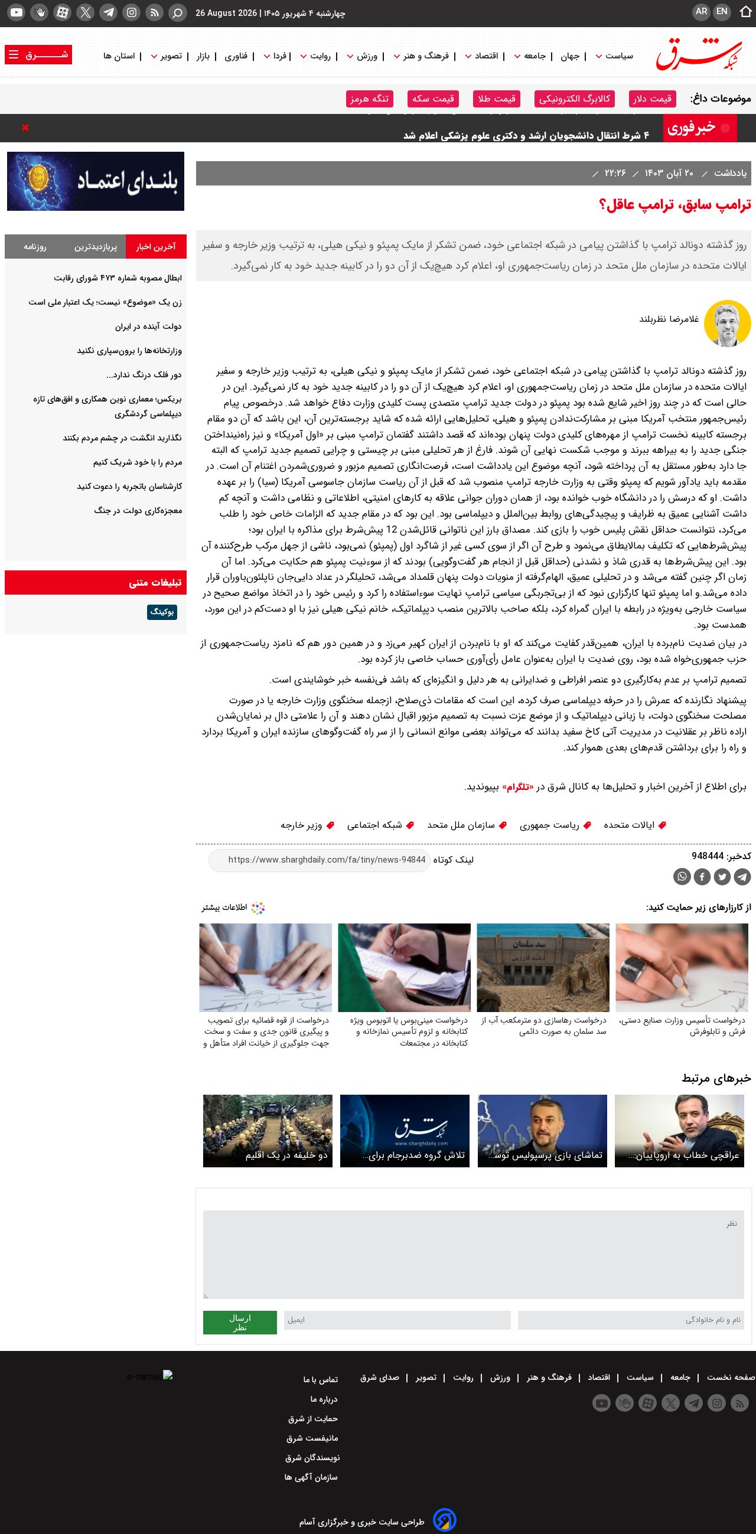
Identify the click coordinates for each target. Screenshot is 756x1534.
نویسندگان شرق (312, 1457)
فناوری (236, 56)
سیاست (619, 56)
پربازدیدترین (95, 246)
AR (701, 12)
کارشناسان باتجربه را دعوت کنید (129, 486)
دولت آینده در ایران (148, 326)
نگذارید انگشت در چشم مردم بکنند (122, 438)
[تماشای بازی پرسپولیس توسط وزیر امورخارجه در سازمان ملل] (542, 1131)
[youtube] (16, 12)
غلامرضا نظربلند (669, 319)
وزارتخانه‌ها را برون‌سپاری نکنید (129, 350)
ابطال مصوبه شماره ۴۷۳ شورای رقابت (118, 278)
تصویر (171, 56)
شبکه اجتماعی (376, 825)
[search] (177, 13)
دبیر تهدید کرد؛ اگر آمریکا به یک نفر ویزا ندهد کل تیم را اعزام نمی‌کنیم (508, 127)
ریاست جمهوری (551, 825)
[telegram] (108, 12)
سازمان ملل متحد (462, 825)
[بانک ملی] (95, 208)
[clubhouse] (39, 12)
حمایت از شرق (314, 1418)
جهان (570, 56)
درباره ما (325, 1399)
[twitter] (85, 12)
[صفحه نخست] (742, 12)
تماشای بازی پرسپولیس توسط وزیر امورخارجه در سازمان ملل (544, 1155)
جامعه (535, 56)
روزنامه (35, 246)
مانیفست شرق (313, 1438)
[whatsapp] (682, 876)
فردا (278, 56)
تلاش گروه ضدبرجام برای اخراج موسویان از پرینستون (412, 1155)
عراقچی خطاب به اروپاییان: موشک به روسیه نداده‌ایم (686, 1155)
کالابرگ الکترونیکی (574, 99)
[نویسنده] (727, 344)
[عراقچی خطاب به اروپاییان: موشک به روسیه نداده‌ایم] (679, 1131)
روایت (320, 56)
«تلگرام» (516, 787)
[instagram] (131, 12)
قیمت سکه (433, 99)
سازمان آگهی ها (312, 1477)
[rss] (154, 12)
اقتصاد (486, 56)
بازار (203, 56)
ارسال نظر (240, 1322)
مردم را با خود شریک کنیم (137, 462)
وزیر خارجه (303, 825)
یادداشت (729, 173)
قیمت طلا (497, 99)
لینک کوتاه (452, 860)
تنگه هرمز (370, 99)
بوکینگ (162, 612)
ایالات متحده (630, 825)
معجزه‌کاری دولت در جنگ (138, 510)
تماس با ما (322, 1379)
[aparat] (62, 12)
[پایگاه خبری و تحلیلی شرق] (698, 69)
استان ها (120, 56)
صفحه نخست (730, 1377)
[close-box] (28, 127)
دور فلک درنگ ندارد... (144, 374)
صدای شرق (381, 1377)
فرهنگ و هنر (426, 56)
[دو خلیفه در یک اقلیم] (268, 1131)
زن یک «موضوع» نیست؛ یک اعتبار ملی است (105, 302)
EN (722, 12)
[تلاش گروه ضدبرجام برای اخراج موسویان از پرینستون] (405, 1131)
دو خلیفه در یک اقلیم (287, 1155)
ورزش (367, 56)
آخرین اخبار (156, 246)
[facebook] (702, 878)
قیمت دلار (653, 99)
